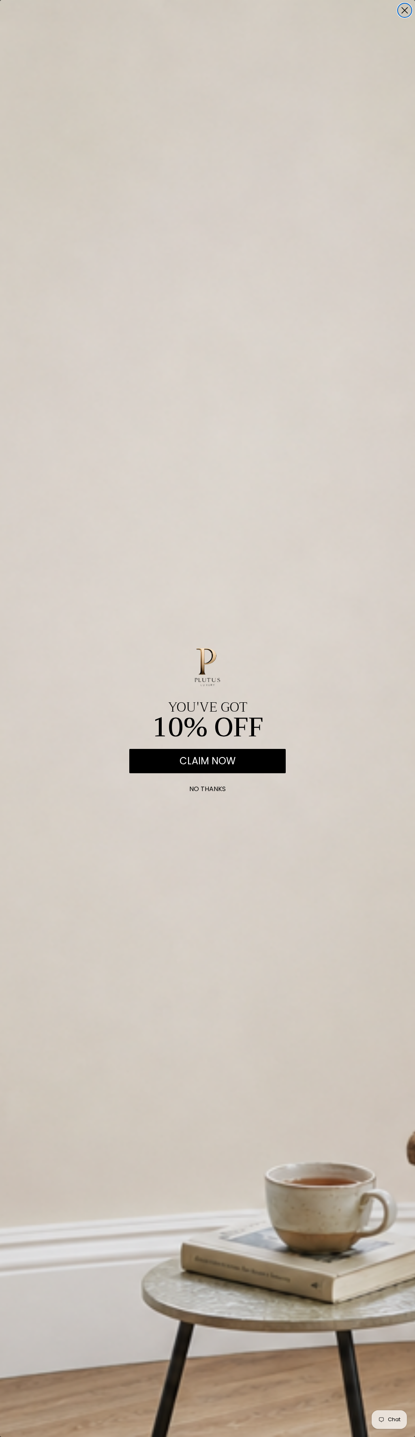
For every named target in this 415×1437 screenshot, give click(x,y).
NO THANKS (207, 787)
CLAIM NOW (207, 761)
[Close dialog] (405, 10)
